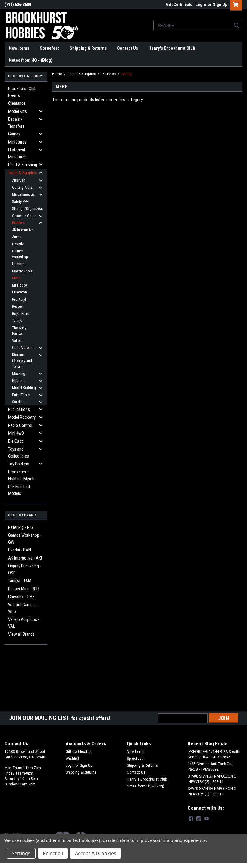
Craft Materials (23, 347)
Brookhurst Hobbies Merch (21, 475)
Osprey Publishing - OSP (24, 569)
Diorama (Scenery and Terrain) (22, 360)
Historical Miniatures (17, 153)
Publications (19, 409)
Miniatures (17, 142)
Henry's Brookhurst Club (172, 48)
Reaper (17, 306)
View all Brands (21, 634)
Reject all (53, 853)
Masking (18, 373)
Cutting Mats (22, 187)
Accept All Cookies (95, 853)
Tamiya (17, 320)
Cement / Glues (24, 215)
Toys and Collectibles (18, 452)
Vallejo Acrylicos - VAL (23, 623)
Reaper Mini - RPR (23, 588)
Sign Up (220, 4)
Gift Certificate (179, 4)
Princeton (19, 292)
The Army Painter (19, 330)
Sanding (18, 401)
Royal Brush (21, 313)
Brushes (18, 222)
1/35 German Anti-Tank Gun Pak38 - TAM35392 (210, 766)
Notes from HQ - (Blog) (30, 60)
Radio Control (20, 425)
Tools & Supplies (22, 172)
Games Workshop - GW (25, 538)
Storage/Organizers (26, 208)
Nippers (18, 380)
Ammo (17, 236)
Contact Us (127, 48)
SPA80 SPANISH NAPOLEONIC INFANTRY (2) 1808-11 (212, 779)
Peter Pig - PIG (20, 527)
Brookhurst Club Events (22, 92)
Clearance (17, 103)
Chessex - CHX (21, 596)
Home (57, 74)
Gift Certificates (79, 752)
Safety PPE (20, 201)
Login (200, 4)
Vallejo (17, 340)
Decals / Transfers (16, 122)
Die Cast (15, 441)
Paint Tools (21, 395)
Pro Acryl (19, 299)
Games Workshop (20, 254)
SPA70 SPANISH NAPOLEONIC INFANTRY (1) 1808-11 (212, 791)
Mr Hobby (19, 285)
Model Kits (17, 111)
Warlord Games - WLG (22, 608)
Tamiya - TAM (19, 580)
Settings (21, 853)
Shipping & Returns (88, 48)
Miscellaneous (23, 194)
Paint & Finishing (22, 164)
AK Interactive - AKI (25, 558)
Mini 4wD (16, 433)
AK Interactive (22, 230)
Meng (16, 278)
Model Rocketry (22, 417)
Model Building (24, 387)
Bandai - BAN (19, 550)
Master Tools (22, 271)
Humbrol (19, 264)
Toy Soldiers (18, 464)
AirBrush (18, 180)
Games (14, 134)
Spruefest (49, 48)
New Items (19, 48)
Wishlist (72, 758)
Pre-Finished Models (19, 490)
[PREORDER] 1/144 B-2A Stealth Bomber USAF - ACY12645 (214, 754)
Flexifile (18, 244)
